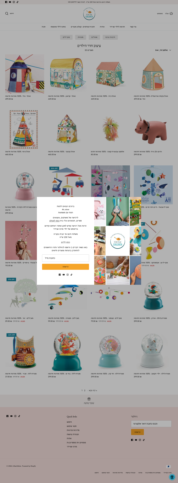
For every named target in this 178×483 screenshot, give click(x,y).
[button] (172, 477)
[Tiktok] (71, 275)
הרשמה (66, 266)
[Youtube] (64, 275)
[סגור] (138, 200)
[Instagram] (68, 275)
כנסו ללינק (65, 242)
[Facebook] (60, 275)
